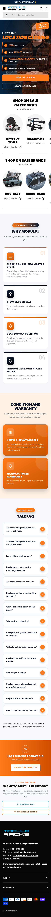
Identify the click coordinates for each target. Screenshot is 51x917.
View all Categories (25, 109)
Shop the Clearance (24, 768)
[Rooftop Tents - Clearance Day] (13, 124)
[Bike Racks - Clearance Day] (36, 124)
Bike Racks (35, 138)
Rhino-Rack (35, 194)
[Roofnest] (13, 179)
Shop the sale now (25, 77)
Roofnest (12, 194)
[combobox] (25, 15)
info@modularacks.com (33, 726)
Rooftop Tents (13, 140)
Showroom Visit (27, 804)
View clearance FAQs (25, 86)
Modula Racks (12, 910)
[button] (47, 8)
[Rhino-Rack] (36, 179)
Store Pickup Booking (27, 812)
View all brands (25, 164)
